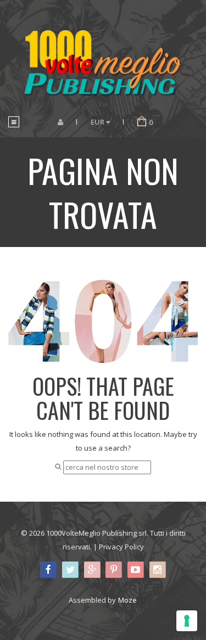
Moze (127, 600)
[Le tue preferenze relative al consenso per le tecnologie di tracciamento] (186, 620)
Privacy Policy (121, 547)
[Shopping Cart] (141, 121)
